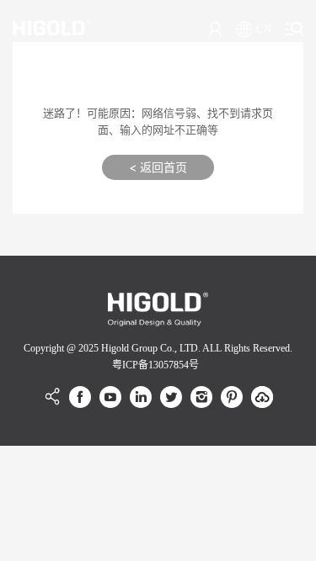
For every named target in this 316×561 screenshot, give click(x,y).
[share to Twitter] (171, 397)
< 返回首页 (158, 167)
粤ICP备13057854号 (155, 365)
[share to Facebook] (80, 397)
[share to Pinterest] (231, 397)
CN (263, 29)
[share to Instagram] (201, 397)
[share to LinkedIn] (140, 397)
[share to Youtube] (110, 397)
